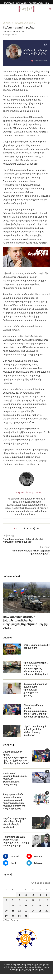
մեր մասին (9, 3)
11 (40, 900)
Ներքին (7, 23)
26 (46, 910)
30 (26, 916)
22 (19, 910)
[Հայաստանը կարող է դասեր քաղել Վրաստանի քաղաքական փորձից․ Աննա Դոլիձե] (12, 688)
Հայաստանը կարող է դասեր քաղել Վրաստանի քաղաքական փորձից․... (35, 690)
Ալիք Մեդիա (43, 967)
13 (6, 905)
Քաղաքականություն (25, 23)
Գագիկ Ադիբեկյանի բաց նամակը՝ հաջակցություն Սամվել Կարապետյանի (16, 841)
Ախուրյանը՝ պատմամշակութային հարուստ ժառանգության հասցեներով (15, 779)
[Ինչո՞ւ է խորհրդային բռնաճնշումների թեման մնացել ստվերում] (12, 731)
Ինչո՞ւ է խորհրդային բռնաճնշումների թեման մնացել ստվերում (35, 730)
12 (46, 900)
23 (26, 910)
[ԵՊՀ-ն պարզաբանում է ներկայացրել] (12, 649)
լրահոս (7, 637)
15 (19, 905)
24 (33, 910)
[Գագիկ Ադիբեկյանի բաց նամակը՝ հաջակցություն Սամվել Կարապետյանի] (41, 841)
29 (19, 916)
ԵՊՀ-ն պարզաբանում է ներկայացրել (36, 646)
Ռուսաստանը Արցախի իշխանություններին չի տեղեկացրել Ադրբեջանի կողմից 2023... (25, 622)
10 (33, 900)
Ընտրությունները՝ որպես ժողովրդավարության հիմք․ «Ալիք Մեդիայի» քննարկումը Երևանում (36, 711)
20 (6, 910)
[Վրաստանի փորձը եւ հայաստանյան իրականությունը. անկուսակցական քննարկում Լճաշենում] (12, 667)
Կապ (47, 3)
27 (6, 916)
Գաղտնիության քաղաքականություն (26, 969)
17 (33, 905)
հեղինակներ (22, 3)
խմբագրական (12, 576)
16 (26, 905)
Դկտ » (14, 920)
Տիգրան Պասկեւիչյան (13, 31)
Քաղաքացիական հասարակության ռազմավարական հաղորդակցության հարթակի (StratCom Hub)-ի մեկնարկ (14, 801)
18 (40, 905)
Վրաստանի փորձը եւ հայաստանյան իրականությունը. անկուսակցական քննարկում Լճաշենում (36, 668)
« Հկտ (6, 920)
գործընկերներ (36, 3)
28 (13, 916)
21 (13, 910)
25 (40, 910)
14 (13, 905)
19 (46, 905)
